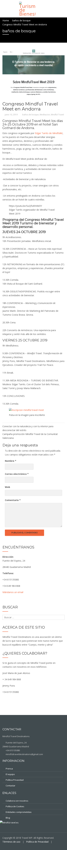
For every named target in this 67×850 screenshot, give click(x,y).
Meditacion (45, 114)
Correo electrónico (17, 473)
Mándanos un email (12, 592)
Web (7, 487)
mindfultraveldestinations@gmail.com (24, 754)
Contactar (10, 785)
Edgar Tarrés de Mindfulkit (49, 133)
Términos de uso (11, 841)
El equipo (10, 774)
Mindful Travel (57, 114)
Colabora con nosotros (17, 800)
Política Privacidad (15, 779)
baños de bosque (30, 114)
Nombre (10, 460)
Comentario (13, 500)
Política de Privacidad (37, 841)
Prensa (9, 768)
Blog (8, 817)
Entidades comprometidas (19, 812)
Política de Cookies (15, 806)
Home (5, 20)
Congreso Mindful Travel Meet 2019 (33, 221)
